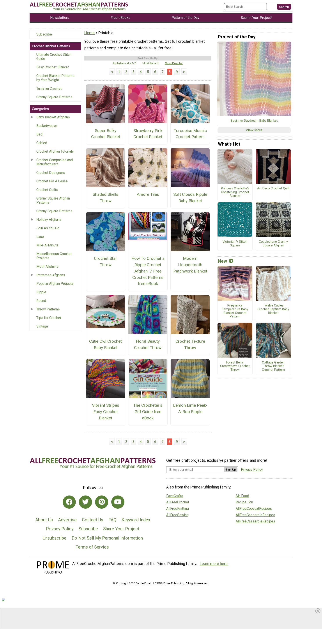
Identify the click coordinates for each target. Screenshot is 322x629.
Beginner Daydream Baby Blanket (254, 121)
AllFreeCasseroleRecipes (255, 515)
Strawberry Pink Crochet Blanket (147, 133)
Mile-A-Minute (47, 245)
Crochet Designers (50, 173)
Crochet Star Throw (105, 261)
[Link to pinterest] (101, 502)
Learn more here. (214, 563)
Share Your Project (121, 528)
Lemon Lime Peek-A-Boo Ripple (190, 408)
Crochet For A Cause (52, 181)
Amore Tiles (148, 194)
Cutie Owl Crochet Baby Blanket (105, 344)
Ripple (41, 292)
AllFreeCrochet (177, 502)
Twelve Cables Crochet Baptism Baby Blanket (273, 309)
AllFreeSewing (177, 515)
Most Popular (174, 63)
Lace (40, 237)
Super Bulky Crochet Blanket (105, 133)
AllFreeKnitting (177, 508)
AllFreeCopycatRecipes (254, 508)
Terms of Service (92, 547)
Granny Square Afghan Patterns (53, 200)
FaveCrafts (174, 496)
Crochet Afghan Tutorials (55, 151)
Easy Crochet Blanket (52, 67)
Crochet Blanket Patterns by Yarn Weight (55, 78)
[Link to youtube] (117, 502)
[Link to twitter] (85, 502)
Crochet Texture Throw (190, 344)
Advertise (67, 519)
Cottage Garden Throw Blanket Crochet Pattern (273, 366)
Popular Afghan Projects (55, 284)
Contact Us (92, 519)
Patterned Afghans (50, 275)
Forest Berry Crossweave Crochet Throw (235, 366)
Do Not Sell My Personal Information (107, 538)
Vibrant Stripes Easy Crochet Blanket (105, 412)
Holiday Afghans (49, 219)
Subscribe (44, 34)
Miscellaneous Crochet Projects (54, 256)
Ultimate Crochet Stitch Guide (53, 56)
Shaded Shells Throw (105, 197)
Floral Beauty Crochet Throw (147, 344)
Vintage (42, 326)
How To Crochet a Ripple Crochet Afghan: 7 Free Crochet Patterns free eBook (148, 271)
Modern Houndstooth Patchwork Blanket (190, 265)
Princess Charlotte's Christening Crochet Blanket (235, 192)
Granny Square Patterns (54, 97)
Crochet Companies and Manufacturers (54, 162)
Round (41, 301)
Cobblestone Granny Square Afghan (273, 243)
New (222, 261)
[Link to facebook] (69, 502)
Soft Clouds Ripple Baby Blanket (190, 197)
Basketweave (46, 126)
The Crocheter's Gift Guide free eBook (147, 412)
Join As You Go (47, 228)
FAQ (112, 519)
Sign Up (231, 469)
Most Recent (150, 63)
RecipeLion (244, 502)
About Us (44, 519)
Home (89, 33)
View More (254, 130)
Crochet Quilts (47, 190)
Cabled (41, 143)
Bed (39, 134)
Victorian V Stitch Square (235, 243)
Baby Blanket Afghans (53, 117)
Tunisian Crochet (49, 88)
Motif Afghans (47, 266)
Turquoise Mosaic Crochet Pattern (190, 133)
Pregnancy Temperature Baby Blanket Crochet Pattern (235, 311)
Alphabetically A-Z (124, 63)
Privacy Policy (59, 528)
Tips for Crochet (48, 318)
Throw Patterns (48, 309)
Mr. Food (242, 496)
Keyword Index (136, 519)
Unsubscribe (54, 538)
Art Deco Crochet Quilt (273, 188)
